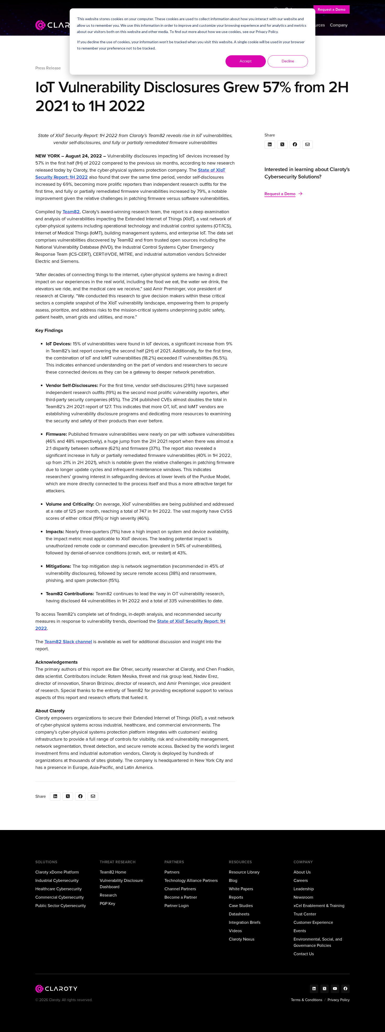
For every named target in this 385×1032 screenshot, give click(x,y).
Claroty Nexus (241, 939)
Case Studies (241, 906)
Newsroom (303, 897)
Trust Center (305, 914)
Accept (246, 61)
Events (300, 931)
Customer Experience (313, 922)
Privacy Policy (267, 31)
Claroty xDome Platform (57, 872)
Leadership (304, 889)
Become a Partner (180, 897)
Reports (236, 897)
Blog (233, 880)
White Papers (241, 889)
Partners (171, 872)
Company (339, 25)
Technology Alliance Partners (191, 880)
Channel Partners (180, 889)
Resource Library (244, 872)
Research (108, 895)
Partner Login (176, 906)
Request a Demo (331, 9)
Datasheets (239, 914)
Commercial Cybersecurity (59, 897)
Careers (301, 880)
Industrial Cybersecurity (57, 880)
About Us (302, 872)
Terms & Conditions (306, 1000)
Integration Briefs (244, 922)
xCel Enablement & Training (319, 906)
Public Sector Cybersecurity (60, 906)
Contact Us (304, 954)
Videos (235, 931)
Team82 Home (113, 872)
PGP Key (107, 903)
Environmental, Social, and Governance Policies (318, 942)
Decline (288, 61)
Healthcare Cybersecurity (58, 889)
